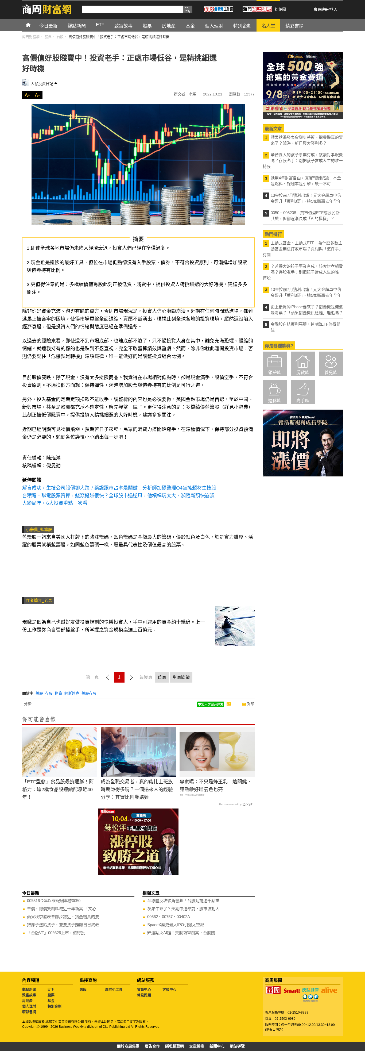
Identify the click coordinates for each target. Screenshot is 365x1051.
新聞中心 (216, 1046)
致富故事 (29, 995)
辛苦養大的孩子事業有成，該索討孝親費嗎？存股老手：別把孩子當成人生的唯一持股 (303, 160)
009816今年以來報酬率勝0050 (53, 900)
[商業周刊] (273, 990)
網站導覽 (237, 1046)
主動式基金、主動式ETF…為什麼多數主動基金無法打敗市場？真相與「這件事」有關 (303, 249)
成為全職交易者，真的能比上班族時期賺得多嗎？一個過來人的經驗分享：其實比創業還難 (137, 789)
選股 (83, 989)
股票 (51, 995)
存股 (49, 693)
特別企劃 (54, 1006)
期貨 (58, 693)
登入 (333, 9)
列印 (250, 704)
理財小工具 (113, 989)
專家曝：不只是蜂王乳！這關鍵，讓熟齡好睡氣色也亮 (216, 785)
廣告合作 (152, 1046)
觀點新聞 (29, 989)
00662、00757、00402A (168, 916)
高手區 (302, 400)
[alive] (329, 990)
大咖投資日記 (42, 84)
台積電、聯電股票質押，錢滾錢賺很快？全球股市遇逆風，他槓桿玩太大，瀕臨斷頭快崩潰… (120, 495)
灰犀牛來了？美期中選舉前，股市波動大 (183, 908)
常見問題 (144, 995)
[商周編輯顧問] (310, 998)
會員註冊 (321, 9)
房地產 (27, 1001)
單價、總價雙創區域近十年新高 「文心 (61, 908)
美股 (39, 693)
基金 (51, 1001)
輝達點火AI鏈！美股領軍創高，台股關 (181, 932)
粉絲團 (280, 9)
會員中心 (144, 989)
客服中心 (169, 989)
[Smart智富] (292, 991)
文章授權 (196, 1046)
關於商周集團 (128, 1046)
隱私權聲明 (174, 1046)
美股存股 (88, 693)
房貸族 (302, 372)
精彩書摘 (29, 1012)
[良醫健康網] (310, 990)
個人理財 (29, 1006)
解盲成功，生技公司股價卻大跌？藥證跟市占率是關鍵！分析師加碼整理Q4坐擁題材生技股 (119, 488)
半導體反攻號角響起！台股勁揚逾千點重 (183, 900)
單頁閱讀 (181, 677)
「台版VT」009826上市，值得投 (56, 932)
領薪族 (274, 372)
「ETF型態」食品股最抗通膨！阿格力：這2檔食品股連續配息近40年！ (58, 789)
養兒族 (330, 372)
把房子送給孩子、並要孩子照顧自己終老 (63, 924)
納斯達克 (71, 693)
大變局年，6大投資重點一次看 (54, 503)
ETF (51, 989)
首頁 (33, 25)
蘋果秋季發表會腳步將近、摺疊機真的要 (63, 916)
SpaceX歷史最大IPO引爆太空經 (175, 924)
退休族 (274, 400)
